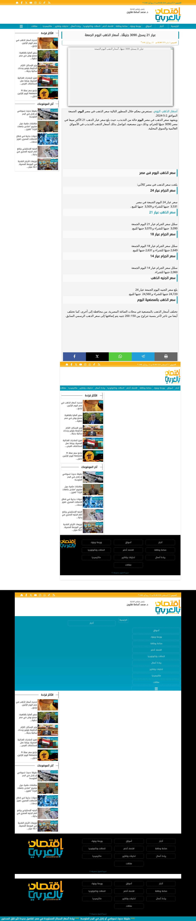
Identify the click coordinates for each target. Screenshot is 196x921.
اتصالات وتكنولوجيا (91, 26)
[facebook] (74, 356)
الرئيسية (175, 26)
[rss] (49, 2)
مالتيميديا (47, 26)
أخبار (162, 26)
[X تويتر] (26, 2)
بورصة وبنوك (135, 26)
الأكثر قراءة (91, 395)
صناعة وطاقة (122, 26)
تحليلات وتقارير (61, 26)
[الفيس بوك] (21, 2)
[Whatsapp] (40, 2)
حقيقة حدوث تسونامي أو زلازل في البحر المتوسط (105, 918)
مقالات (34, 26)
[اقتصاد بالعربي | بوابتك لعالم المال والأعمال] (168, 15)
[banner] (67, 13)
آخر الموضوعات (89, 467)
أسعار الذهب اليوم (165, 111)
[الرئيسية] (17, 2)
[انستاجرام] (35, 2)
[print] (166, 356)
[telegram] (143, 356)
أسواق (148, 26)
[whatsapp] (120, 356)
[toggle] (21, 26)
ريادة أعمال (76, 26)
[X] (97, 356)
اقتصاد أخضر (107, 26)
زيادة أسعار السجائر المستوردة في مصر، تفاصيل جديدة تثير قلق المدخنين (37, 918)
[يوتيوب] (31, 2)
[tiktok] (44, 2)
